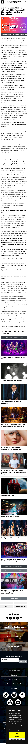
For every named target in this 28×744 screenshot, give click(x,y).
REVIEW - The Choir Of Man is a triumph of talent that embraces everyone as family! (13, 560)
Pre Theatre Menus (20, 606)
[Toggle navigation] (2, 2)
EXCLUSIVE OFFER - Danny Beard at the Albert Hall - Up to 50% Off (12, 591)
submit (22, 661)
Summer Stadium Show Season (10, 516)
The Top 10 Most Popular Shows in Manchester (11, 402)
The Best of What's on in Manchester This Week (13, 358)
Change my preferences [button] (16, 739)
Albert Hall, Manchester (7, 593)
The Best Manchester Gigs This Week (11, 380)
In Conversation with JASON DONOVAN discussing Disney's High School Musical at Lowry (13, 472)
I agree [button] (16, 733)
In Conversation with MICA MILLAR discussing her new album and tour (11, 448)
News (6, 603)
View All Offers (14, 598)
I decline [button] (17, 736)
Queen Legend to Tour (7, 495)
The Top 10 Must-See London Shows (11, 538)
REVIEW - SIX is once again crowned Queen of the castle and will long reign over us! (13, 425)
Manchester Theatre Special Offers (14, 570)
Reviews (21, 603)
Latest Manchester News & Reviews (14, 337)
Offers (6, 606)
